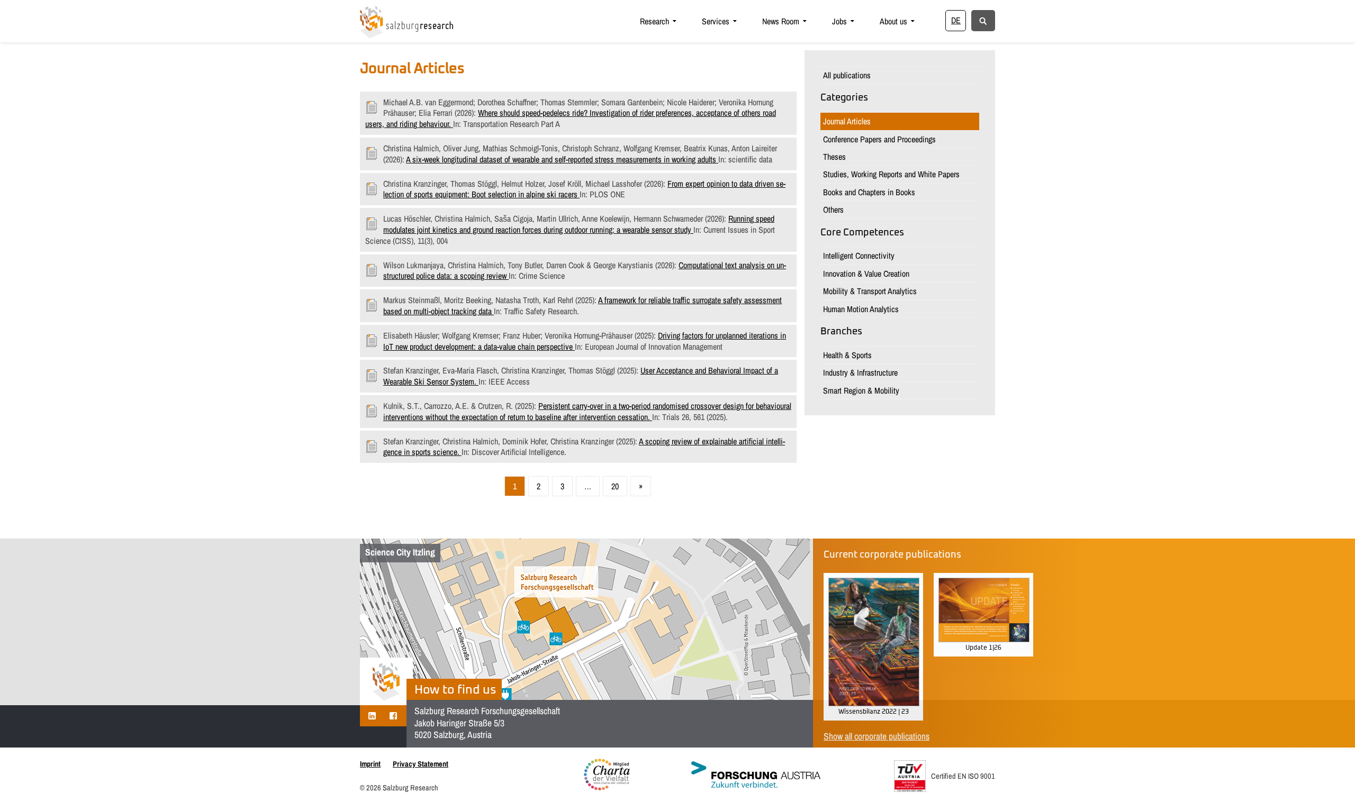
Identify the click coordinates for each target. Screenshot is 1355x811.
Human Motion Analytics (861, 309)
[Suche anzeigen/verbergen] (983, 20)
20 (615, 486)
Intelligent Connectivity (859, 255)
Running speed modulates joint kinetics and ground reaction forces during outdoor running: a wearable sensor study (578, 224)
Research (654, 21)
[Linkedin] (372, 715)
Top (1330, 786)
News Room (780, 21)
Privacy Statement (420, 764)
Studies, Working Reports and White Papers (891, 174)
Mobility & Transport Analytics (870, 291)
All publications (847, 75)
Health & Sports (847, 355)
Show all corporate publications (876, 736)
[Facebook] (393, 715)
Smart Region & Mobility (861, 390)
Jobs (839, 21)
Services (715, 21)
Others (833, 209)
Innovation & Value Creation (866, 273)
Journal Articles (847, 121)
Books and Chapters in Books (869, 192)
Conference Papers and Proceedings (879, 139)
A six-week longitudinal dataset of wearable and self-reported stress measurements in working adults (562, 159)
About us (893, 21)
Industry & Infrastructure (860, 372)
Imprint (370, 764)
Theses (834, 156)
